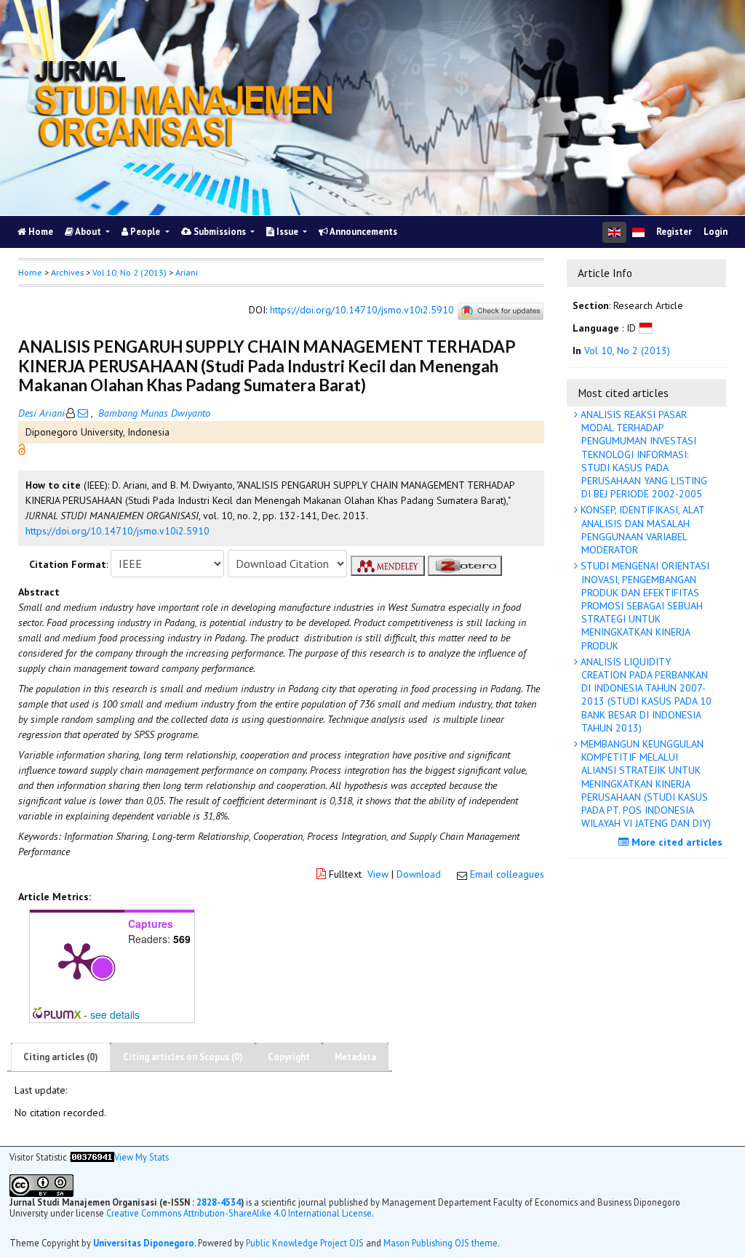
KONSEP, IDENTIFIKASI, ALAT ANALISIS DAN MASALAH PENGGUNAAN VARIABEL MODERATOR (641, 529)
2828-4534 (218, 1202)
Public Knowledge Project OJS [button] (305, 1243)
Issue (287, 231)
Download (419, 874)
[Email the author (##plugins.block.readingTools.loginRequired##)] (83, 413)
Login (716, 231)
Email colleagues (507, 874)
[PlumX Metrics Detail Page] (77, 959)
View (378, 874)
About (88, 231)
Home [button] (30, 272)
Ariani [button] (186, 272)
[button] (21, 448)
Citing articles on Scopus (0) (183, 1057)
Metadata (355, 1057)
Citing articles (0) (60, 1057)
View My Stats (141, 1157)
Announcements (362, 231)
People (145, 231)
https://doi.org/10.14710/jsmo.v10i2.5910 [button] (117, 530)
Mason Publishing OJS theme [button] (440, 1243)
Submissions (219, 231)
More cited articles (675, 842)
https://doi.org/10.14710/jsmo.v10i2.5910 (362, 310)
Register (674, 231)
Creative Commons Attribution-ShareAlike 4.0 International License (239, 1213)
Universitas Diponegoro (143, 1243)
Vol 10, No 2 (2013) (129, 272)
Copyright (289, 1057)
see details (115, 1014)
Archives (67, 272)
